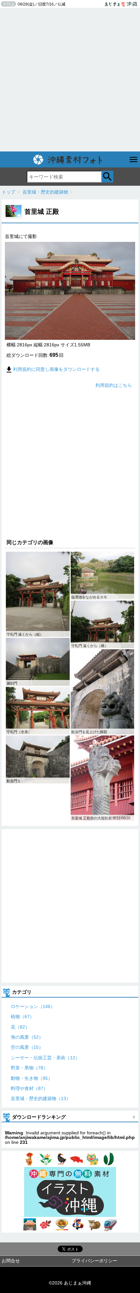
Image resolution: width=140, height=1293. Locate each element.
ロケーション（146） (33, 1006)
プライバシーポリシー (94, 1260)
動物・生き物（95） (31, 1078)
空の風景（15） (27, 1047)
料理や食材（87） (29, 1088)
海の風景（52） (27, 1037)
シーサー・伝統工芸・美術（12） (45, 1057)
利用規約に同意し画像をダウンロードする (56, 369)
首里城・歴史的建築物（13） (41, 1098)
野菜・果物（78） (29, 1067)
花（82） (20, 1027)
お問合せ (11, 1260)
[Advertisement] (70, 79)
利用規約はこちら (113, 385)
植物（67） (22, 1016)
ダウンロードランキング (39, 1117)
